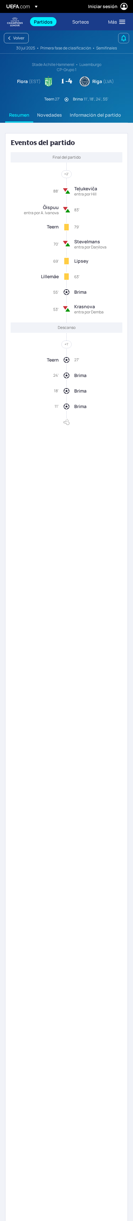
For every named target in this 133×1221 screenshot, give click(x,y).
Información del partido (95, 114)
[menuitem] (48, 21)
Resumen (19, 114)
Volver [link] (19, 38)
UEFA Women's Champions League (15, 21)
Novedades (49, 114)
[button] (115, 21)
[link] (43, 21)
